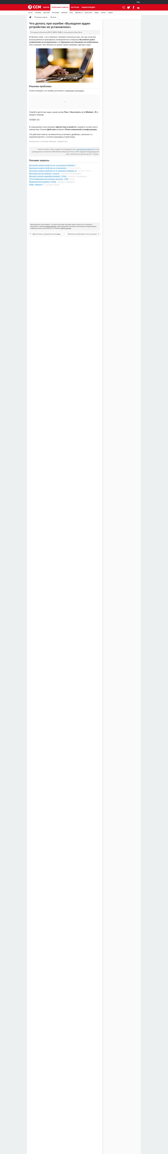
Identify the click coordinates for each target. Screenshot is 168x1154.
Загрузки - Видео (52, 184)
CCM (62, 228)
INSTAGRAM (55, 12)
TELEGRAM (38, 12)
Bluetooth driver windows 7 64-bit (42, 182)
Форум (46, 7)
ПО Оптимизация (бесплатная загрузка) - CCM (48, 179)
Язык (138, 2)
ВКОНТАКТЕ (88, 12)
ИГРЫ (71, 12)
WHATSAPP (46, 12)
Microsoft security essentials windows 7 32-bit (47, 176)
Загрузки (75, 7)
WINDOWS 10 (79, 12)
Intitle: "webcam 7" (36, 184)
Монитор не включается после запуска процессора (82, 234)
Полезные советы (60, 7)
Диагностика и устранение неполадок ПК (46, 234)
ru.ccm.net (67, 228)
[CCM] (34, 7)
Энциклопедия (88, 7)
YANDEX (110, 12)
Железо (53, 17)
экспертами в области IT (86, 149)
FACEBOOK (64, 12)
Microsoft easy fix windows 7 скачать (44, 173)
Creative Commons (50, 226)
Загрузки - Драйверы (66, 182)
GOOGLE (103, 12)
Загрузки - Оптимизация (71, 173)
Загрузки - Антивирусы (77, 176)
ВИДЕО (97, 12)
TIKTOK (30, 12)
